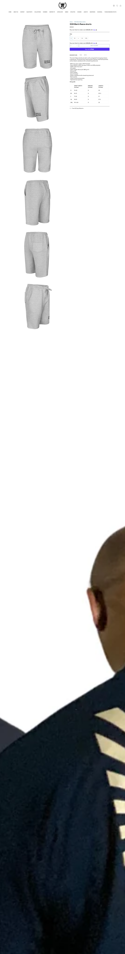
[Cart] (120, 5)
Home (71, 22)
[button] (37, 12)
